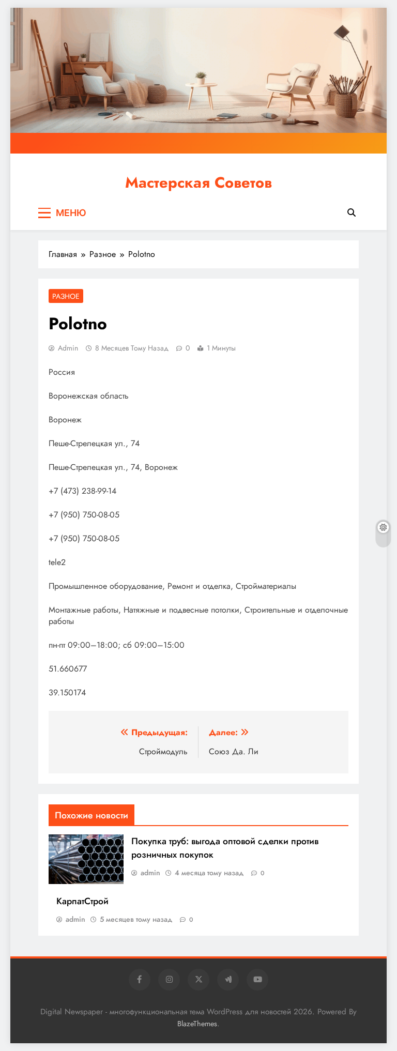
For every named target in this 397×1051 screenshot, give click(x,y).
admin (68, 348)
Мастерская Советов (198, 182)
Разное (66, 296)
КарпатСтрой (82, 901)
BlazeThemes (197, 1023)
